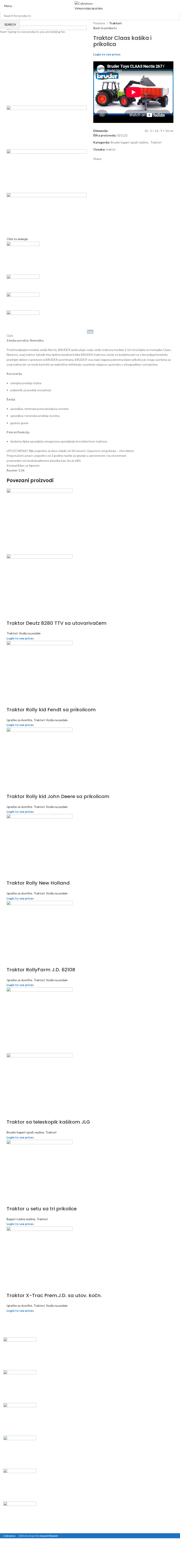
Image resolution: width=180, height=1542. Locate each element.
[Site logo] (90, 6)
